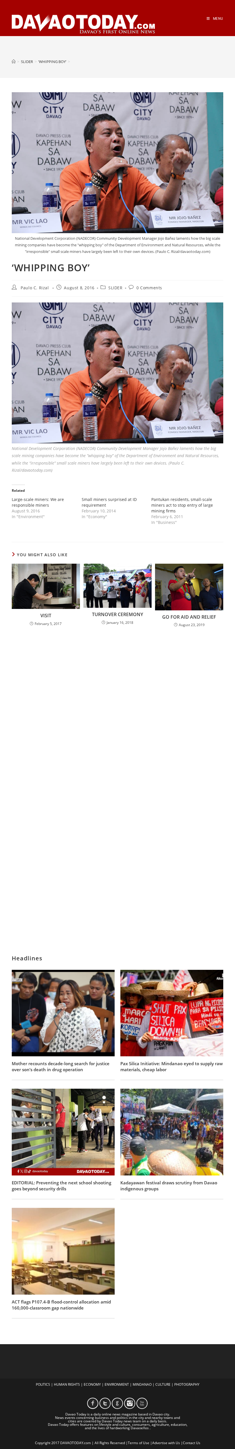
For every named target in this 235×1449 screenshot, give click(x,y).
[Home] (13, 61)
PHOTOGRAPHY (186, 1384)
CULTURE (163, 1384)
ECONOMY (92, 1384)
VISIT (45, 615)
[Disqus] (117, 707)
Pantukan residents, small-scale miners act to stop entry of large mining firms (182, 505)
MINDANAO (142, 1384)
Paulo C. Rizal (35, 287)
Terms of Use (138, 1442)
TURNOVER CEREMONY (117, 614)
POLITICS (43, 1384)
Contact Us (191, 1442)
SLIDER (115, 287)
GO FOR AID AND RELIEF (189, 617)
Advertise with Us (166, 1442)
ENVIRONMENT (117, 1384)
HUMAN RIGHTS (67, 1384)
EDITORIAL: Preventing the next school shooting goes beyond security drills (61, 1186)
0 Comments (149, 287)
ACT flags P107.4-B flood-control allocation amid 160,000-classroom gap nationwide (61, 1305)
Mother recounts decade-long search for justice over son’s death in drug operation (60, 1066)
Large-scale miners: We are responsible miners (38, 502)
